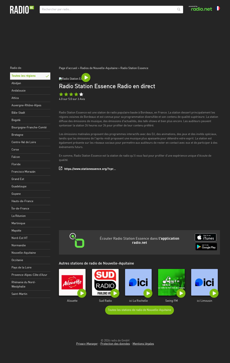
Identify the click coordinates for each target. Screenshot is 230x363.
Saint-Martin (19, 294)
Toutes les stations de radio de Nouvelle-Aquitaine (139, 310)
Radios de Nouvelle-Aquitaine (99, 68)
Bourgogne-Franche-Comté (29, 127)
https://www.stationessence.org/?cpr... (90, 169)
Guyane (16, 194)
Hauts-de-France (22, 201)
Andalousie (19, 90)
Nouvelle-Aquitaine (24, 253)
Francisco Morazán (23, 171)
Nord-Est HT (20, 238)
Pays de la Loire (21, 267)
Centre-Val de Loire (24, 142)
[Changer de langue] (218, 8)
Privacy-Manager (87, 344)
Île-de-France (20, 208)
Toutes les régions (24, 76)
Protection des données (115, 344)
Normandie (19, 245)
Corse (15, 149)
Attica (15, 98)
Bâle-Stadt (18, 112)
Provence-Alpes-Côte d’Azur (29, 275)
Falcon (16, 157)
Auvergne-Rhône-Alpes (26, 105)
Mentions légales (143, 344)
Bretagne (17, 135)
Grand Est (18, 179)
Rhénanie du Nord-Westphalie (24, 284)
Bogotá (16, 120)
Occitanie (17, 260)
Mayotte (16, 230)
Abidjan (16, 83)
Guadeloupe (19, 186)
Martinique (18, 223)
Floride (16, 164)
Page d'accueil (68, 68)
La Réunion (19, 216)
